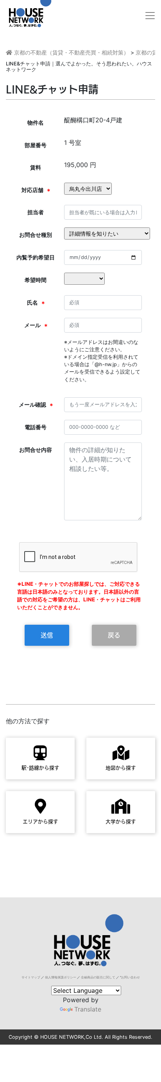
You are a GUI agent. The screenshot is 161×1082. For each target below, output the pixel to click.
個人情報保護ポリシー (60, 977)
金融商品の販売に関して (98, 977)
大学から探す (121, 821)
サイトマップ (30, 977)
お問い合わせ (130, 977)
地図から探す (121, 767)
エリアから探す (40, 821)
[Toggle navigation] (150, 15)
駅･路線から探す (40, 767)
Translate (87, 1009)
